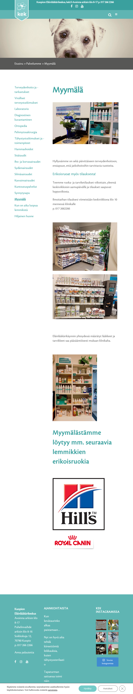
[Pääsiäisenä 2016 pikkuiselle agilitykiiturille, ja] (101, 637)
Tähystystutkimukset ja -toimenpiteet (29, 141)
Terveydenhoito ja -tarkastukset (26, 90)
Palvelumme (33, 63)
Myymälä (20, 199)
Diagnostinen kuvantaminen (23, 117)
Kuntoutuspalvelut (26, 186)
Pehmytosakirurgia (26, 132)
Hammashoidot (24, 149)
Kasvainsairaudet (25, 180)
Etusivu (19, 63)
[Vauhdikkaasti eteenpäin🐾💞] (113, 625)
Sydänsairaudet (24, 168)
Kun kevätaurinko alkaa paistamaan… (52, 623)
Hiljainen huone (24, 216)
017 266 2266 (107, 2)
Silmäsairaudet (23, 174)
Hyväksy (87, 688)
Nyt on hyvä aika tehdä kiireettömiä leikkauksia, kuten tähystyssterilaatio (54, 651)
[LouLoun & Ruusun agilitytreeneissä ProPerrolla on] (113, 649)
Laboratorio (22, 109)
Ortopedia (21, 126)
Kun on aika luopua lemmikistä (26, 208)
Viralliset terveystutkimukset (26, 100)
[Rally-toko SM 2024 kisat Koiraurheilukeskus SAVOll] (101, 625)
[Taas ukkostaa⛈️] (101, 649)
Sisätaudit (20, 155)
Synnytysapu (22, 193)
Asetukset (108, 688)
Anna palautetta (24, 652)
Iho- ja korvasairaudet (28, 161)
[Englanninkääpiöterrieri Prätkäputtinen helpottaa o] (113, 637)
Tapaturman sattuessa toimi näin (53, 676)
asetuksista (52, 690)
